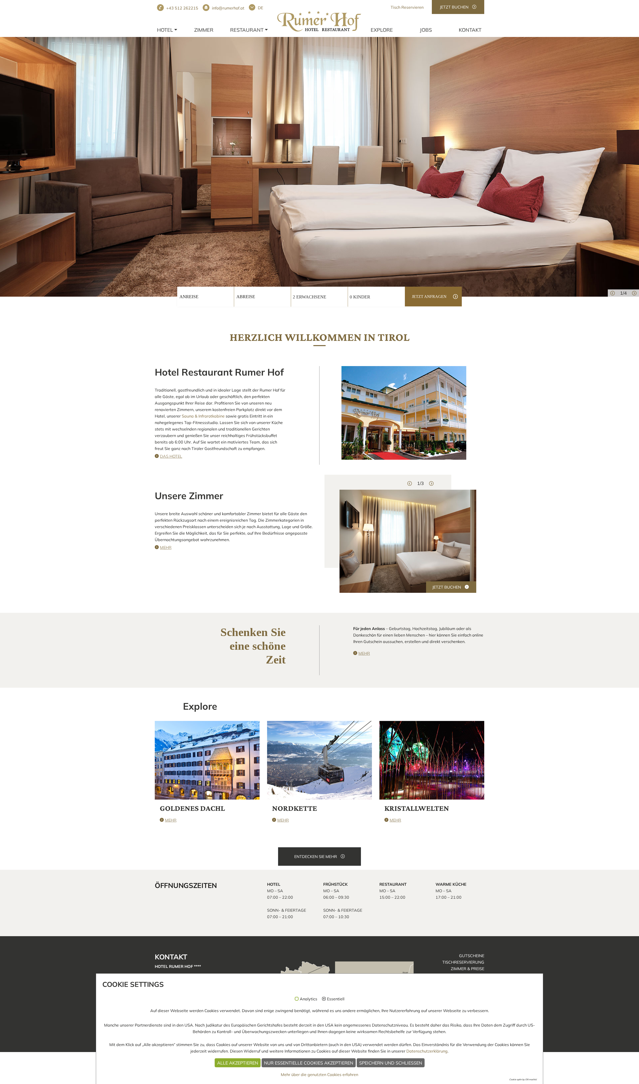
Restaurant (247, 30)
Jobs (426, 30)
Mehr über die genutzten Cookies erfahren (319, 1074)
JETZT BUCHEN (454, 6)
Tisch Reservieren (407, 7)
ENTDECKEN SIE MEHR (315, 856)
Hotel (165, 30)
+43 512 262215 (182, 7)
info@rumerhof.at (228, 7)
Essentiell (335, 999)
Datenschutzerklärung (427, 1051)
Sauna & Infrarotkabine (203, 416)
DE (260, 7)
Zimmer (203, 30)
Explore (382, 30)
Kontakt (470, 30)
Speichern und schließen (390, 1063)
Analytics (308, 999)
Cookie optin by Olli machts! (523, 1079)
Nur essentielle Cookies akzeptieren (308, 1063)
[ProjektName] (319, 21)
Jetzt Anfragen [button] (429, 296)
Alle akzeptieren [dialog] (237, 1063)
